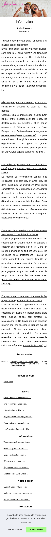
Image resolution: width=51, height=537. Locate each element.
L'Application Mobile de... (15, 410)
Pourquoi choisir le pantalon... (17, 499)
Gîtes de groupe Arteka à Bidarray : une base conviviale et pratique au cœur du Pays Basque (24, 106)
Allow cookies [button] (36, 529)
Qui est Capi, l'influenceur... (16, 487)
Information (24, 31)
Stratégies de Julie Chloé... (16, 474)
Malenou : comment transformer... (19, 493)
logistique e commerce (13, 217)
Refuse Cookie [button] (15, 529)
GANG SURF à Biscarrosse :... (17, 397)
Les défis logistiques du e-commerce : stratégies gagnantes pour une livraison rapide (24, 168)
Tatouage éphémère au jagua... (18, 442)
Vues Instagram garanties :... (16, 423)
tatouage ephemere (36, 86)
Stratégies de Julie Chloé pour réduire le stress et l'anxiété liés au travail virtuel (24, 364)
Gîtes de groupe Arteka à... (16, 448)
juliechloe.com (25, 28)
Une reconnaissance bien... (16, 404)
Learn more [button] (25, 522)
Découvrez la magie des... (15, 461)
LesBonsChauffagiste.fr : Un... (17, 429)
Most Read (8, 382)
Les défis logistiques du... (15, 455)
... (3, 90)
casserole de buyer (32, 345)
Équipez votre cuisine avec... (16, 467)
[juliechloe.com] (25, 8)
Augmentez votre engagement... (18, 416)
